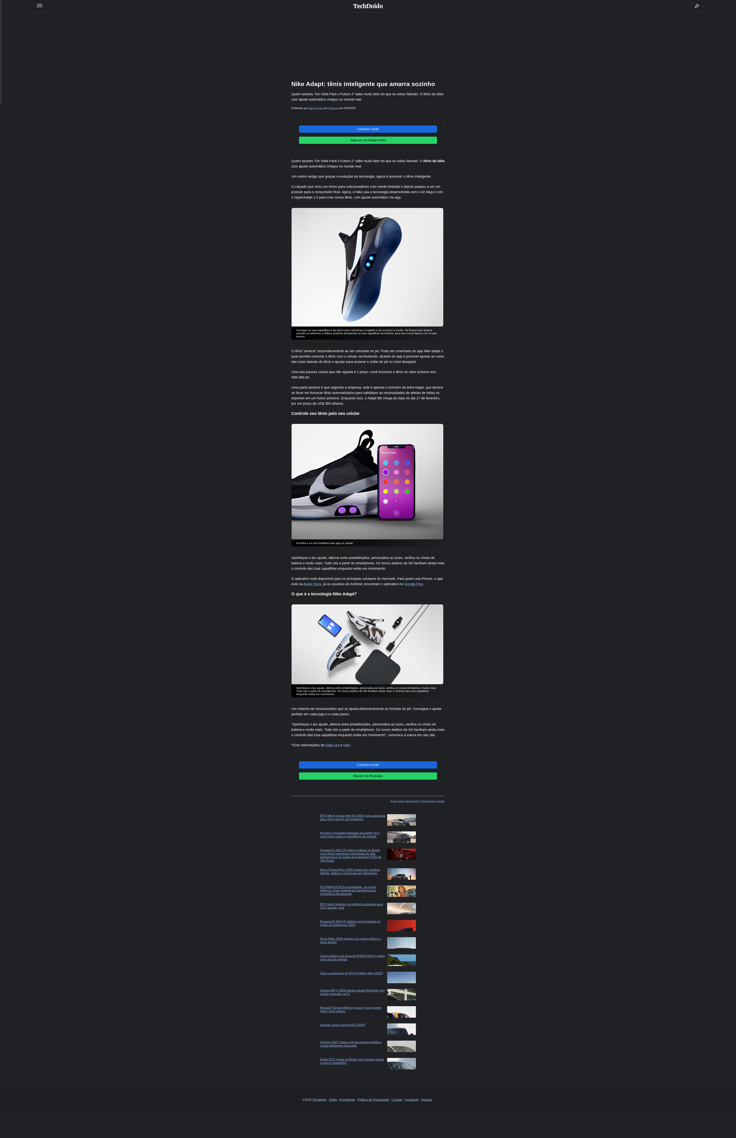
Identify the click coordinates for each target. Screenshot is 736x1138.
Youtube (426, 1099)
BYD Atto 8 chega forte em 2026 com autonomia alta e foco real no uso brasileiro (352, 817)
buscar (691, 1)
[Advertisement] (368, 46)
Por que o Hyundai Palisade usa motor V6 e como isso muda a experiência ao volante (350, 834)
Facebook (411, 1099)
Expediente (347, 1099)
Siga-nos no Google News (368, 140)
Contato (440, 801)
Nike (346, 745)
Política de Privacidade (373, 1099)
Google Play (413, 584)
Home (393, 801)
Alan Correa (316, 108)
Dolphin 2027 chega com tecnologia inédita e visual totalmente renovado (351, 1044)
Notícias (333, 108)
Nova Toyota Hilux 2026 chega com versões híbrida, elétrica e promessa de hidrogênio (350, 871)
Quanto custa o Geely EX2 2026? (343, 1025)
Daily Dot (332, 745)
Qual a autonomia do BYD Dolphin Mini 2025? (351, 973)
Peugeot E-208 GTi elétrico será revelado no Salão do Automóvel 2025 (350, 923)
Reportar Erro (413, 801)
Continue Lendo (368, 129)
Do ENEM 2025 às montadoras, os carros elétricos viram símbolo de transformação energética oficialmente (348, 890)
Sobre (401, 801)
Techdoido (319, 1099)
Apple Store (312, 584)
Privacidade (428, 801)
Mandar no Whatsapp (368, 776)
